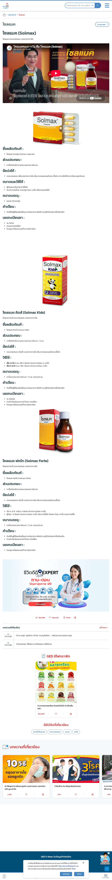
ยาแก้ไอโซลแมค (39, 731)
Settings (66, 874)
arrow (92, 5)
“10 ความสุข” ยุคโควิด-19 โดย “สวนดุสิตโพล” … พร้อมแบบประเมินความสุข (44, 635)
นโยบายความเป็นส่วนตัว (67, 866)
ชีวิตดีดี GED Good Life (5, 6)
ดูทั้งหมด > (103, 627)
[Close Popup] (83, 862)
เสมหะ (67, 731)
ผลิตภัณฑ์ (12, 14)
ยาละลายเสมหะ (55, 731)
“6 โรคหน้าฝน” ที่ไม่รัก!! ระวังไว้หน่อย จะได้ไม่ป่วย (34, 644)
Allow (79, 874)
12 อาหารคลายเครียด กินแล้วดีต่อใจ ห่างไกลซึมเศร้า (55, 707)
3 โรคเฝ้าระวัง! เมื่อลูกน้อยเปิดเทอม (67, 786)
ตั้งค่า (74, 868)
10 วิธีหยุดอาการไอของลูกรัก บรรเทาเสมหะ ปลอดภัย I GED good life (25, 787)
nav (107, 5)
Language (101, 24)
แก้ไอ (76, 731)
